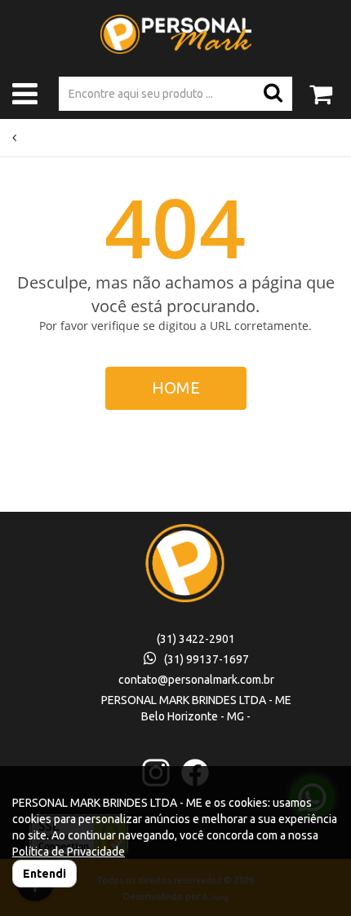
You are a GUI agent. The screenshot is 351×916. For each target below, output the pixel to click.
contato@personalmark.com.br (196, 679)
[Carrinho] (320, 88)
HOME (176, 387)
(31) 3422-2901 (196, 638)
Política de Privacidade (68, 851)
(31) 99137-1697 (206, 659)
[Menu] (25, 97)
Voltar (32, 137)
